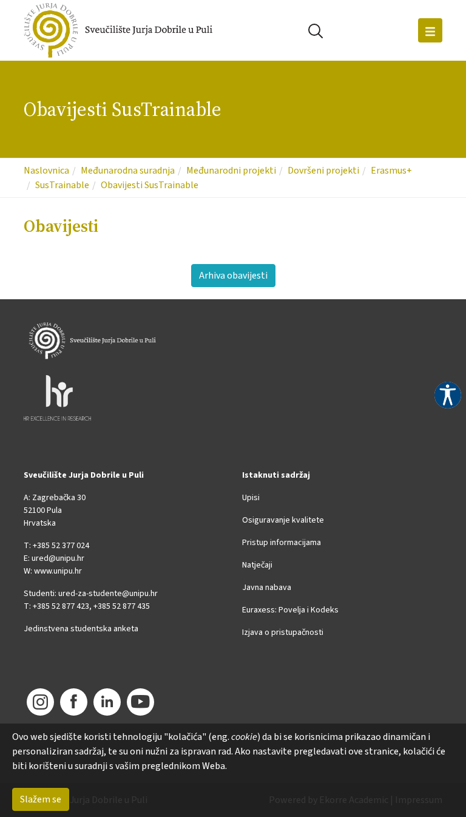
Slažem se (40, 799)
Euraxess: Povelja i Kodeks (290, 610)
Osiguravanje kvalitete (283, 520)
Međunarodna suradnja (128, 170)
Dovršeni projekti (323, 170)
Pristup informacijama (281, 543)
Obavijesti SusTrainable (149, 185)
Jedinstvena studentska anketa (81, 629)
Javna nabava (266, 587)
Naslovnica (46, 170)
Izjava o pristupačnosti (282, 632)
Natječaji (257, 565)
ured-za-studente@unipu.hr (108, 594)
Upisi (251, 498)
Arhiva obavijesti (233, 275)
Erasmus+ (391, 170)
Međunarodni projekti (231, 170)
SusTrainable (62, 185)
